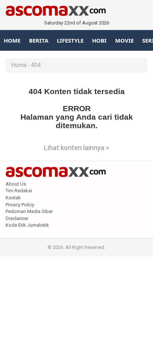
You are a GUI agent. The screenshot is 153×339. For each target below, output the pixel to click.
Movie (124, 40)
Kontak (13, 197)
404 (36, 65)
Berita (38, 40)
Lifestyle (70, 40)
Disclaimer (17, 218)
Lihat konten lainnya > (76, 148)
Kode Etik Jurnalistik (27, 225)
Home (12, 40)
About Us (16, 184)
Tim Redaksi (19, 190)
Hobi (99, 40)
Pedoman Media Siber (29, 211)
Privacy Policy (20, 204)
